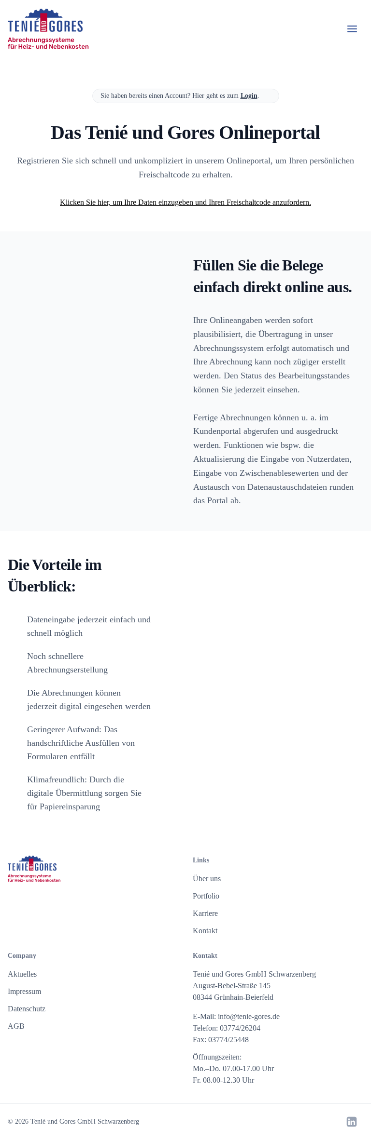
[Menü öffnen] (352, 29)
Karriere (205, 913)
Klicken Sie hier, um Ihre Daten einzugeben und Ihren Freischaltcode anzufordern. (185, 202)
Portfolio (206, 896)
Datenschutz (26, 1009)
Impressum (24, 991)
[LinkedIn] (351, 1121)
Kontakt (205, 930)
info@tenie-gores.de (249, 1016)
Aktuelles (22, 974)
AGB (16, 1026)
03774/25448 (228, 1039)
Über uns (207, 878)
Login (249, 95)
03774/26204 (240, 1028)
